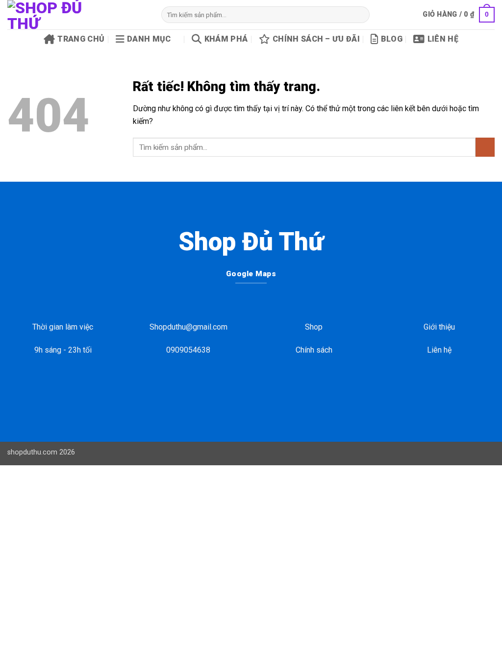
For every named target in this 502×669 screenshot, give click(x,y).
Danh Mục (149, 39)
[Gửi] (360, 14)
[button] (459, 14)
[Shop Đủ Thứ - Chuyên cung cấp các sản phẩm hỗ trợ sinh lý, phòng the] (77, 14)
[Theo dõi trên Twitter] (258, 389)
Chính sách (314, 350)
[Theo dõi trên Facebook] (228, 389)
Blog (391, 39)
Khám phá (226, 39)
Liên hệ (442, 39)
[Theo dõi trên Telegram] (274, 389)
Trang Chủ (80, 39)
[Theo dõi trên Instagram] (243, 389)
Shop (314, 327)
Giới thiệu (439, 327)
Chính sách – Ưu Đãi (316, 39)
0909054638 (188, 350)
